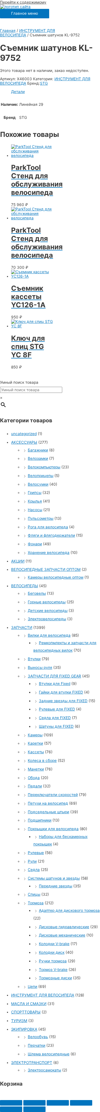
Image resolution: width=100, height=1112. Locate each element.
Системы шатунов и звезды (54, 878)
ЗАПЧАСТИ (21, 627)
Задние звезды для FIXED (63, 701)
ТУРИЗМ (19, 1020)
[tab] (55, 91)
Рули (32, 861)
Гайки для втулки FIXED (61, 692)
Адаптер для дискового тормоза (69, 910)
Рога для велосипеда (48, 527)
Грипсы (34, 492)
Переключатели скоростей (53, 794)
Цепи (32, 986)
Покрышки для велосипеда (53, 829)
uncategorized (24, 433)
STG (44, 83)
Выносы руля (40, 667)
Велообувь (38, 1037)
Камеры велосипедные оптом (55, 577)
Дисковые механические (62, 935)
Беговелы (37, 593)
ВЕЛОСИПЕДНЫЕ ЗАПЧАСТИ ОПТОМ (46, 569)
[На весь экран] (58, 1103)
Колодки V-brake (54, 944)
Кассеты (36, 752)
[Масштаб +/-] (81, 1103)
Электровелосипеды (47, 619)
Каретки (35, 743)
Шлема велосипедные (48, 1054)
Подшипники (39, 820)
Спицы (34, 894)
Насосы (35, 510)
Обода (34, 777)
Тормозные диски (55, 978)
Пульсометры (40, 518)
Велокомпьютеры (44, 467)
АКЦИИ (17, 561)
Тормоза (36, 903)
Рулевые (36, 852)
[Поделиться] (34, 1103)
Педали (35, 786)
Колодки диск (51, 952)
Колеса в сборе (42, 760)
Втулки (34, 659)
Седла (34, 869)
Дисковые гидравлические (64, 927)
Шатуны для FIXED (56, 726)
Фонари (35, 544)
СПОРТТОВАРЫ (26, 1012)
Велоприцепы (40, 475)
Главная (8, 30)
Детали (18, 91)
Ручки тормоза (53, 961)
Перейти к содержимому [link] (23, 2)
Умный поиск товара (19, 382)
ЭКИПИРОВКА (24, 1029)
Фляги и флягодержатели (51, 535)
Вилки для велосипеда (49, 635)
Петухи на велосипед (48, 803)
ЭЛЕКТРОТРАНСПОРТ (31, 1062)
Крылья (35, 501)
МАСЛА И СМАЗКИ (28, 1003)
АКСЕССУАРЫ (24, 442)
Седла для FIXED (55, 718)
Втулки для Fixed (54, 683)
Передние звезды (55, 886)
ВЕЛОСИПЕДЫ (24, 586)
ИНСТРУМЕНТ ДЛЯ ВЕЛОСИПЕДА (42, 995)
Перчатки (36, 1045)
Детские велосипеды (48, 610)
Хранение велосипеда (48, 552)
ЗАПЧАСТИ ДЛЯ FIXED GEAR (54, 676)
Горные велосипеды (47, 602)
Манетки (36, 769)
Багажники (38, 450)
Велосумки (38, 484)
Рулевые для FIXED (57, 709)
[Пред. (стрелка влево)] (11, 1109)
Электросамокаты (44, 1070)
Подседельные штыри (48, 812)
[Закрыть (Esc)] (11, 1103)
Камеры (35, 735)
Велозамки (38, 458)
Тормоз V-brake (53, 969)
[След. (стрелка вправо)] (34, 1109)
